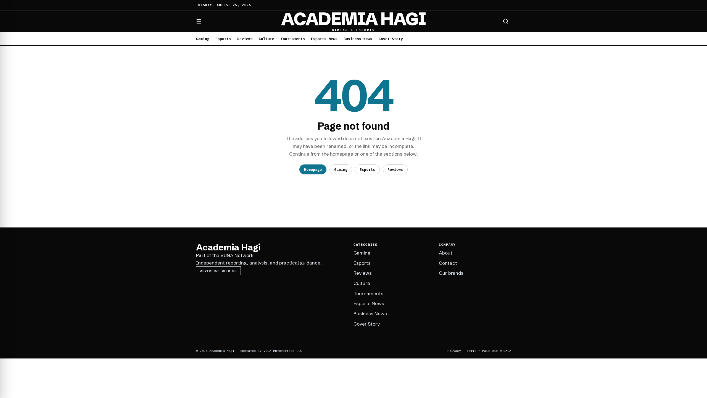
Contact (448, 263)
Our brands (451, 273)
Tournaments (293, 38)
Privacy (454, 351)
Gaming (202, 38)
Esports (223, 38)
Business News (358, 38)
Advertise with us (218, 271)
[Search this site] (505, 21)
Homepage (313, 169)
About (445, 253)
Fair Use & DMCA (496, 351)
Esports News (324, 38)
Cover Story (391, 38)
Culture (266, 38)
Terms (471, 351)
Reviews (245, 38)
